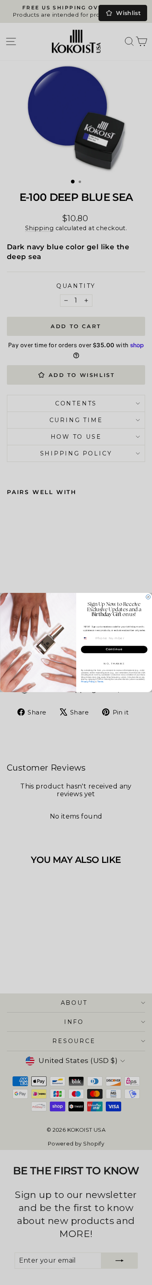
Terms (100, 681)
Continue (113, 649)
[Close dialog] (148, 597)
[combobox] (87, 638)
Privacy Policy (87, 681)
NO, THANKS (114, 663)
